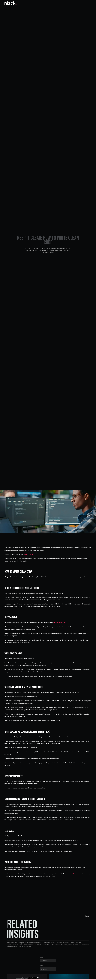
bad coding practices (30, 554)
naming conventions (59, 622)
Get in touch (77, 874)
